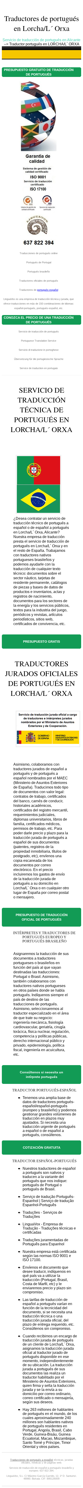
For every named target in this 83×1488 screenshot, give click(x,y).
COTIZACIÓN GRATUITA (41, 1147)
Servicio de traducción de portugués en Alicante (41, 40)
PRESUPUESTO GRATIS (41, 641)
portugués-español (47, 289)
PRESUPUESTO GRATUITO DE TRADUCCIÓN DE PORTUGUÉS (39, 72)
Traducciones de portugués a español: (31, 1459)
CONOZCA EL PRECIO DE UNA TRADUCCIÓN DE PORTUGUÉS (39, 320)
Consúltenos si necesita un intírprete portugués (41, 1074)
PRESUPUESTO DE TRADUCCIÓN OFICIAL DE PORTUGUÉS (42, 917)
